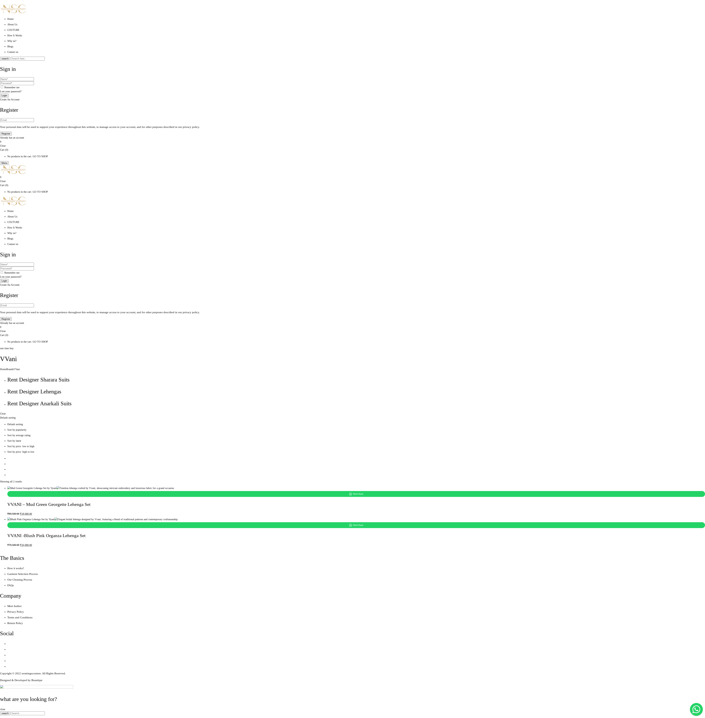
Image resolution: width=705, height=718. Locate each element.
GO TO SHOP (40, 156)
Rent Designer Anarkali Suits (39, 403)
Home (3, 369)
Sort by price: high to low (20, 451)
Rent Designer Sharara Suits (38, 380)
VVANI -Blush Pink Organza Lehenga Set (46, 535)
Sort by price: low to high (20, 446)
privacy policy (191, 127)
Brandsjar (36, 680)
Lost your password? (10, 91)
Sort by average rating (18, 435)
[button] (352, 142)
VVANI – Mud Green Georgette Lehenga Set (49, 504)
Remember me (11, 87)
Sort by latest (14, 440)
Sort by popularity (16, 429)
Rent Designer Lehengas (34, 391)
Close (3, 145)
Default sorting (15, 424)
